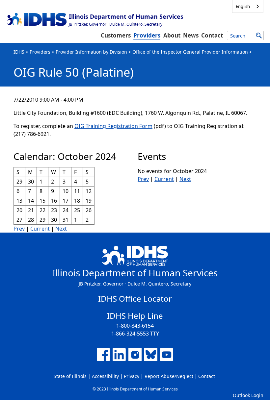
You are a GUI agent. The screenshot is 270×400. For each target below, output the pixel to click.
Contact (212, 35)
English (243, 6)
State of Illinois (70, 376)
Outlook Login (248, 395)
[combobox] (247, 6)
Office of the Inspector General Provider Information (190, 52)
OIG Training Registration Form (113, 126)
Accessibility (105, 376)
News (191, 35)
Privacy (131, 376)
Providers (146, 35)
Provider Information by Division (91, 52)
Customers (116, 35)
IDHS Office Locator (135, 298)
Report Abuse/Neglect (169, 376)
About (171, 35)
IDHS (19, 52)
